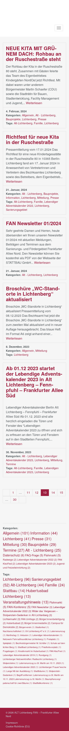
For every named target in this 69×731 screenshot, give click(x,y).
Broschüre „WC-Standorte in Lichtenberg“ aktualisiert (33, 294)
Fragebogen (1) (10, 651)
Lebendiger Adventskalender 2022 (32, 203)
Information (13, 198)
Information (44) (44, 533)
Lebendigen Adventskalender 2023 (32, 470)
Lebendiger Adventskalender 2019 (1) (20, 655)
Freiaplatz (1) (53, 639)
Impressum (12, 722)
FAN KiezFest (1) (57, 651)
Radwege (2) (9, 559)
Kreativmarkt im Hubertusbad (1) (33, 651)
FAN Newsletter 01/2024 (33, 223)
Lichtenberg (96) (17, 579)
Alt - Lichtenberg (45, 115)
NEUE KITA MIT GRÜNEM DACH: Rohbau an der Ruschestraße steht (33, 54)
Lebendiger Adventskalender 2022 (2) (37, 559)
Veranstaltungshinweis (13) (26, 602)
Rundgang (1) (45, 655)
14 (53, 492)
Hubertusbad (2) (15, 623)
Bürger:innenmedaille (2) (37, 623)
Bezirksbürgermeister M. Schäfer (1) (33, 643)
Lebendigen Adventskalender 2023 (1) (20, 666)
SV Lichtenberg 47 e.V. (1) (37, 631)
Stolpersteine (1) (10, 662)
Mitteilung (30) (15, 544)
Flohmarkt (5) (52, 555)
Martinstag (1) (12, 635)
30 (14, 499)
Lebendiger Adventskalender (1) (47, 635)
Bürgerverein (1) (26, 627)
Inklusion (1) (26, 635)
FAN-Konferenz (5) (19, 607)
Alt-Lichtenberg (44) (27, 585)
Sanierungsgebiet (16, 209)
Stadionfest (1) (42, 627)
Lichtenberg (29, 119)
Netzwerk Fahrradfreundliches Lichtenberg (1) (24, 639)
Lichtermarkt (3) (11, 619)
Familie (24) (55, 585)
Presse (42, 119)
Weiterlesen (34, 103)
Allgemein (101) (16, 533)
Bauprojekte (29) (42, 544)
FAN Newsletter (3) (41, 607)
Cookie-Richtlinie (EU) (18, 726)
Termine (11, 464)
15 (61, 492)
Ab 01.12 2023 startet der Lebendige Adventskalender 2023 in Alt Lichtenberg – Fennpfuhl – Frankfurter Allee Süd (34, 382)
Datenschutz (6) (13, 555)
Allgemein (28, 115)
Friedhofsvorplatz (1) (51, 647)
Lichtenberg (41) (17, 538)
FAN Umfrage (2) (30, 619)
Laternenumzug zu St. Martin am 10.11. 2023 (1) (41, 662)
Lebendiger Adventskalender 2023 (31, 458)
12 (36, 492)
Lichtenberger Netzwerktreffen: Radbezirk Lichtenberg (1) (30, 659)
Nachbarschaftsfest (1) (14, 631)
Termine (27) (14, 550)
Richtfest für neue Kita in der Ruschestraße (32, 139)
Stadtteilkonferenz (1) (43, 682)
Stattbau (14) (14, 590)
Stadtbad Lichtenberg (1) (29, 647)
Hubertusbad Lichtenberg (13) (25, 593)
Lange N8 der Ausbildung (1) (19, 670)
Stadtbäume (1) (41, 670)
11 (28, 492)
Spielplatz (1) (9, 643)
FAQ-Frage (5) (34, 555)
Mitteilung (43, 198)
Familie (38, 123)
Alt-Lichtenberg (23, 123)
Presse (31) (42, 538)
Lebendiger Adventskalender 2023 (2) (36, 563)
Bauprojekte (13, 119)
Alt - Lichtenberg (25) (43, 550)
